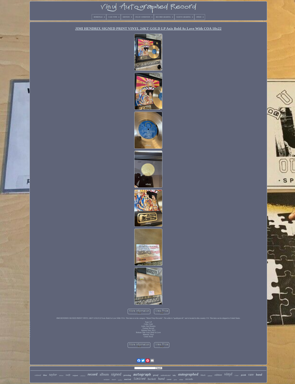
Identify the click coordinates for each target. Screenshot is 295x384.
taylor (53, 374)
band (259, 374)
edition (218, 374)
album (104, 374)
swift (68, 375)
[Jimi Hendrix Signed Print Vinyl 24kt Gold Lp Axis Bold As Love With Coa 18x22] (148, 52)
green (175, 379)
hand (161, 378)
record (92, 374)
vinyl (228, 374)
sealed (127, 379)
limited (139, 379)
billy (174, 375)
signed (116, 374)
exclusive (106, 379)
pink (243, 375)
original (75, 375)
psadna (120, 380)
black (203, 375)
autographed (188, 374)
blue (45, 375)
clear (237, 375)
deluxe (61, 375)
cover (169, 379)
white (181, 379)
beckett (152, 378)
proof (155, 375)
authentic (210, 375)
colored (38, 375)
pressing (127, 375)
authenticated (165, 375)
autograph (142, 374)
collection (82, 375)
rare (251, 374)
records (189, 379)
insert (114, 379)
